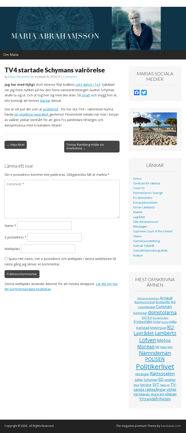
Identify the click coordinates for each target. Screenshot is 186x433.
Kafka (172, 322)
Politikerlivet (155, 366)
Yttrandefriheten (155, 399)
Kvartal (137, 212)
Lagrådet (139, 217)
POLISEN (155, 359)
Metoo (164, 340)
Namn (10, 226)
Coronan (164, 306)
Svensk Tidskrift (143, 246)
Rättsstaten (162, 374)
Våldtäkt (171, 394)
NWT (170, 347)
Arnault (166, 297)
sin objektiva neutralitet (31, 114)
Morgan (146, 346)
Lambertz (165, 333)
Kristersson (158, 328)
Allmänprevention (148, 298)
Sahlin (139, 380)
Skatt (136, 385)
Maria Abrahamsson (21, 77)
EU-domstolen (142, 198)
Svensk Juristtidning (146, 241)
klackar (45, 100)
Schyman (150, 379)
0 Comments (69, 77)
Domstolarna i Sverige (148, 193)
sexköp (170, 379)
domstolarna (162, 312)
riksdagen (142, 374)
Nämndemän (155, 352)
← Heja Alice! (15, 145)
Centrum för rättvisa (146, 183)
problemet (50, 109)
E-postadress (16, 237)
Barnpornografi (145, 302)
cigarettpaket (146, 307)
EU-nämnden (160, 317)
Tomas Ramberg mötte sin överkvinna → (85, 146)
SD (161, 379)
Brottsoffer (163, 302)
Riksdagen (140, 226)
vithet (171, 389)
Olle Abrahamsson (145, 222)
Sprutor (146, 384)
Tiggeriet (165, 385)
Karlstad (142, 327)
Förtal (157, 322)
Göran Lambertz (144, 207)
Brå (173, 302)
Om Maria (10, 55)
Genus (165, 322)
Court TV (139, 188)
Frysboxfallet (143, 321)
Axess (137, 179)
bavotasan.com (171, 426)
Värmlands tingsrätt (148, 394)
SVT (155, 384)
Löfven (147, 340)
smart (86, 95)
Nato (163, 347)
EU (149, 317)
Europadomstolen (145, 203)
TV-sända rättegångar (155, 387)
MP (157, 347)
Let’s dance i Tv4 (88, 84)
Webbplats (12, 249)
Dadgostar (140, 313)
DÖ (144, 317)
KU (170, 327)
